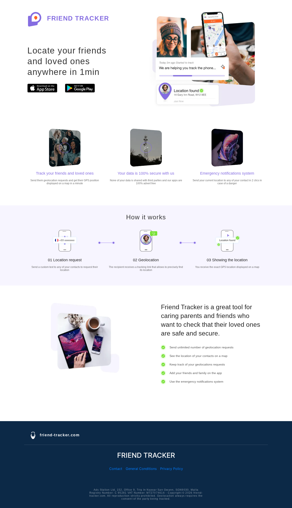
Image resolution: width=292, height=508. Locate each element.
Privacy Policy (171, 468)
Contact (115, 468)
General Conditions (141, 468)
